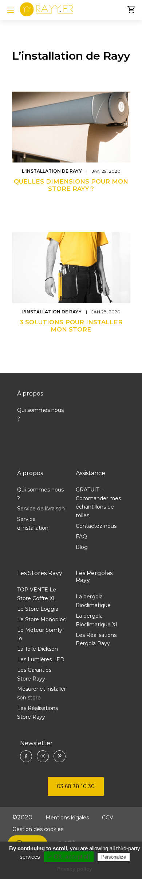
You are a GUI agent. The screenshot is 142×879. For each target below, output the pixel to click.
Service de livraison (41, 508)
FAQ (81, 536)
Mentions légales (67, 817)
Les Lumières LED (40, 659)
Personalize (113, 857)
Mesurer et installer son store (41, 693)
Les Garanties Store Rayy (34, 674)
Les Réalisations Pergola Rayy (96, 639)
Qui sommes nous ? (40, 414)
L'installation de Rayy (52, 171)
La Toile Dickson (37, 649)
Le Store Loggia (37, 609)
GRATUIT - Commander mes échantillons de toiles (98, 502)
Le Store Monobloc (41, 619)
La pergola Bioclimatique (93, 601)
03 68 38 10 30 (76, 786)
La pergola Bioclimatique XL (97, 620)
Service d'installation (32, 523)
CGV (107, 817)
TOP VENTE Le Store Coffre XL (36, 594)
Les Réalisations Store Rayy (37, 712)
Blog (82, 547)
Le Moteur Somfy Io (39, 634)
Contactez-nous (96, 526)
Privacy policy (74, 869)
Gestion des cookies (37, 829)
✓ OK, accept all (69, 857)
